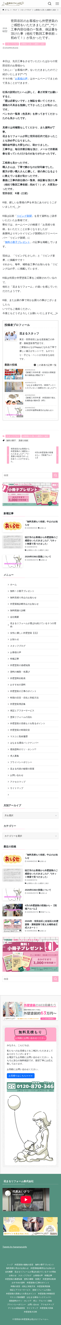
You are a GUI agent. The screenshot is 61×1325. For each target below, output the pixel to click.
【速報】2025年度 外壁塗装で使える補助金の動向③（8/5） (40, 399)
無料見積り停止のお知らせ (23, 597)
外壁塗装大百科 (30, 1312)
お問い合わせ (16, 775)
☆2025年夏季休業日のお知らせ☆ (39, 410)
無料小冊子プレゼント (17, 242)
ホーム (13, 584)
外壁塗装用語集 (17, 704)
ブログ (20, 403)
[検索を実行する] (55, 475)
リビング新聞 (24, 216)
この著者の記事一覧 (46, 365)
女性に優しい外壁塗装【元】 (24, 633)
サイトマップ (16, 788)
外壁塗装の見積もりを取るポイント (27, 723)
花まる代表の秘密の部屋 (22, 768)
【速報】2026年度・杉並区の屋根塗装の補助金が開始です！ (40, 373)
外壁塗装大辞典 (46, 1308)
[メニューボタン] (57, 3)
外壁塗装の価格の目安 (24, 1265)
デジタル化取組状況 (16, 1308)
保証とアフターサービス (22, 710)
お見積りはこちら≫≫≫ (21, 1075)
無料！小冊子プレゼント (22, 591)
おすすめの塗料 (17, 684)
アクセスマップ (17, 782)
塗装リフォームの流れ (21, 717)
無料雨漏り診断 (17, 610)
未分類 (20, 378)
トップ (10, 1265)
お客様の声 (21, 78)
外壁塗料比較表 (17, 678)
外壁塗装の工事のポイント (23, 691)
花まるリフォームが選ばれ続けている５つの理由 (33, 625)
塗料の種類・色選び (20, 671)
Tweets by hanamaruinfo (15, 1247)
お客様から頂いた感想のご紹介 (33, 44)
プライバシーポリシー (21, 762)
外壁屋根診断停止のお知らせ (24, 604)
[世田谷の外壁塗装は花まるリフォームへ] (12, 3)
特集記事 (14, 658)
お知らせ (14, 639)
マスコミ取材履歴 (19, 736)
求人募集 (14, 756)
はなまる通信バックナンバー (24, 743)
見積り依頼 (23, 440)
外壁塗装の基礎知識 (20, 665)
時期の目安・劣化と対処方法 (24, 697)
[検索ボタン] (49, 3)
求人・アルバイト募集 (42, 1301)
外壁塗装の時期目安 (20, 730)
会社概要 (14, 617)
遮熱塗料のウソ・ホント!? (23, 749)
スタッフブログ (12, 44)
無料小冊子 (11, 440)
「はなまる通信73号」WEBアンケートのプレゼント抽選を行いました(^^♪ (40, 386)
